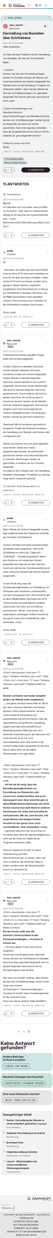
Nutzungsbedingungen (25, 1225)
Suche (29, 5)
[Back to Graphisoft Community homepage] (17, 5)
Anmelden (47, 5)
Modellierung (13, 1137)
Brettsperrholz (15, 1142)
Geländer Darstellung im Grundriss (26, 1133)
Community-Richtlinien (25, 1228)
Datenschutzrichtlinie (25, 1221)
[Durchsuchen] (5, 5)
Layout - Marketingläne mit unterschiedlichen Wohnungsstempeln (22, 1165)
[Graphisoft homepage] (39, 1199)
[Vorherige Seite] (19, 1031)
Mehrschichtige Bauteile (15, 163)
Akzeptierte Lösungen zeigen (24, 1083)
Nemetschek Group (26, 1235)
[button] (5, 170)
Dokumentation (13, 1127)
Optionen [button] (48, 17)
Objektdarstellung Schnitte (22, 1152)
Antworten (37, 170)
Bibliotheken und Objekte (18, 1155)
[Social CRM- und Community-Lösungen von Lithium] (8, 1207)
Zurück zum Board (16, 1066)
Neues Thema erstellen (20, 1100)
